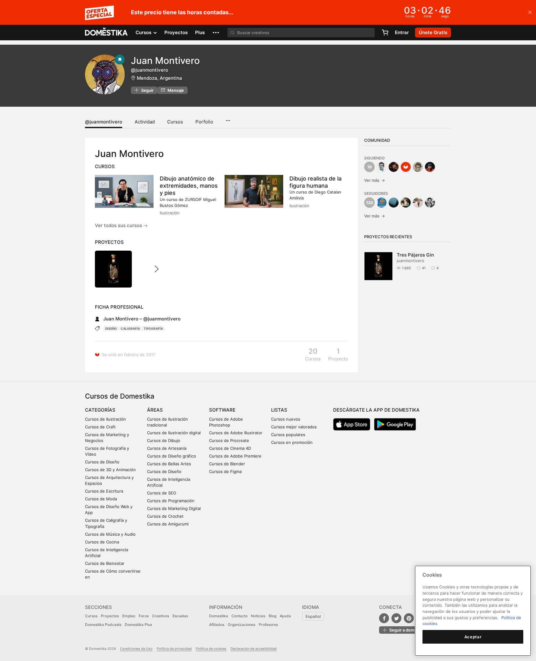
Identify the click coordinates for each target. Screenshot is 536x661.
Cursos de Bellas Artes (169, 463)
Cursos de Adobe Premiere (235, 455)
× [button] (530, 11)
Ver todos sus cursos (119, 225)
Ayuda (285, 616)
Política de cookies (211, 648)
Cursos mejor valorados (294, 426)
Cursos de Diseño (102, 461)
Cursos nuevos (285, 419)
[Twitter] (396, 618)
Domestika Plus (138, 624)
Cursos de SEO (161, 492)
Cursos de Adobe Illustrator (235, 432)
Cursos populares (288, 434)
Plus (200, 32)
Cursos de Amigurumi (168, 523)
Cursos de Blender (227, 463)
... (228, 118)
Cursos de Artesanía (166, 448)
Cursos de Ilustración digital (174, 432)
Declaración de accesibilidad (253, 648)
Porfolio (204, 122)
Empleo (128, 616)
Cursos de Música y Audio (110, 534)
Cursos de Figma (225, 471)
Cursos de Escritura (104, 491)
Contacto (239, 616)
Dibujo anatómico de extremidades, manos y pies (189, 185)
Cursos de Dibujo (163, 440)
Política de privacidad (174, 648)
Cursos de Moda (101, 498)
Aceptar (473, 636)
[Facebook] (384, 618)
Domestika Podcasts (103, 624)
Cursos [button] (144, 32)
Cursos (175, 122)
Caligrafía (130, 328)
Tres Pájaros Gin (415, 255)
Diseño (111, 328)
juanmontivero (410, 260)
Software (222, 410)
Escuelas (180, 616)
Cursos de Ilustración (105, 419)
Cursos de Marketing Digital (174, 508)
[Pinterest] (409, 618)
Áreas (155, 410)
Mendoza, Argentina (159, 78)
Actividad (145, 122)
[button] (216, 32)
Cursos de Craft (100, 426)
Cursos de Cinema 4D (230, 448)
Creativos (160, 616)
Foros (144, 616)
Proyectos (176, 32)
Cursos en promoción (292, 442)
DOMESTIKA (106, 32)
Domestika (218, 616)
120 (369, 202)
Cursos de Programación (170, 500)
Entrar (402, 32)
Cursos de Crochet (165, 516)
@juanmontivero (103, 122)
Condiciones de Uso (136, 648)
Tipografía (153, 328)
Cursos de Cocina (102, 541)
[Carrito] (385, 32)
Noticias (258, 616)
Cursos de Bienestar (104, 563)
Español (313, 616)
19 (369, 166)
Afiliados (216, 624)
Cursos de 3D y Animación (110, 469)
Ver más (374, 180)
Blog (272, 616)
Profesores (268, 624)
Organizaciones (241, 624)
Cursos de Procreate (229, 440)
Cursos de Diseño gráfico (171, 455)
